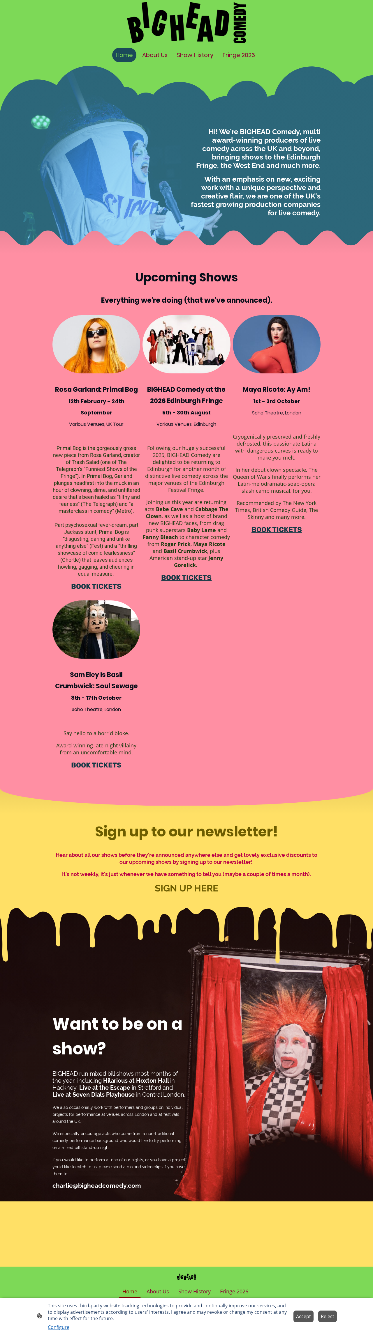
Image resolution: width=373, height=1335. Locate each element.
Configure (58, 1327)
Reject (327, 1316)
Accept (303, 1316)
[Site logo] (186, 22)
